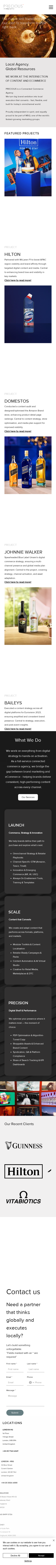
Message (11, 1390)
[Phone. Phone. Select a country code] (31, 1382)
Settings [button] (28, 1560)
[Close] (52, 1542)
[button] (51, 1112)
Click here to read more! (17, 280)
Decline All (15, 1555)
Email (9, 1377)
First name (11, 1363)
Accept (41, 1555)
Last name (32, 1363)
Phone (30, 1377)
